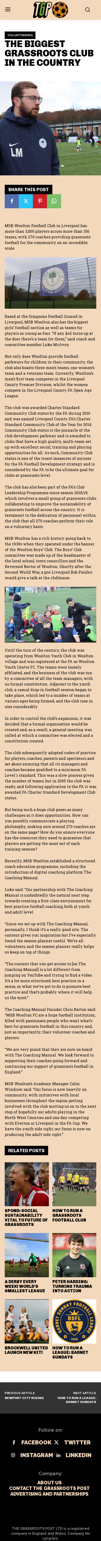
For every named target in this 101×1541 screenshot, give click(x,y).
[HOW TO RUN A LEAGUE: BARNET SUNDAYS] (74, 1321)
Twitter (77, 1442)
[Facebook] (12, 201)
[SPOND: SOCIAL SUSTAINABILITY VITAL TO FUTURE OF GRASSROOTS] (27, 1184)
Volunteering (20, 35)
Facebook (36, 1442)
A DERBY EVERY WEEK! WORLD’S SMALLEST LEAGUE (25, 1286)
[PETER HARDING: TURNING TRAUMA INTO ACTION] (74, 1255)
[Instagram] (13, 1455)
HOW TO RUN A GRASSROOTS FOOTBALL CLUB (69, 1215)
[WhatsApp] (54, 201)
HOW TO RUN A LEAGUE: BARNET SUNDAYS (70, 1352)
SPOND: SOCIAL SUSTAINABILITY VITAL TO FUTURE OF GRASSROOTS (26, 1217)
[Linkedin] (58, 1455)
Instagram (36, 1455)
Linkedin (78, 1455)
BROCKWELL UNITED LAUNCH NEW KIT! (26, 1350)
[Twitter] (26, 201)
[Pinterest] (40, 201)
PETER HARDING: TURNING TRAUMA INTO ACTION (72, 1286)
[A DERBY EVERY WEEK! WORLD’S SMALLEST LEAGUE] (27, 1255)
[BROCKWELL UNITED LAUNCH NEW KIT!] (27, 1321)
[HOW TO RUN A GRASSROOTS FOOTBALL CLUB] (74, 1184)
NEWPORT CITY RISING (24, 1398)
